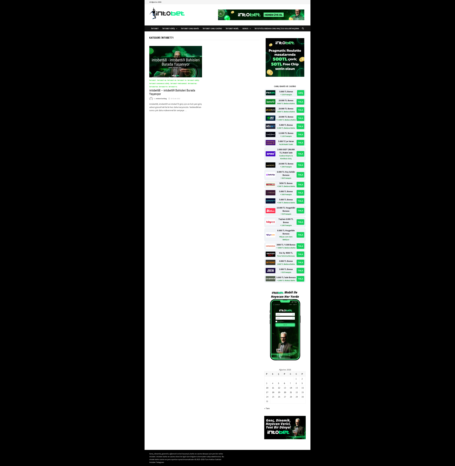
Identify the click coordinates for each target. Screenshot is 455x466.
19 (279, 392)
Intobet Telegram (156, 462)
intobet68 (192, 83)
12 (279, 387)
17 (267, 392)
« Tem (267, 408)
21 (291, 392)
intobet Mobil (232, 28)
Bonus (245, 28)
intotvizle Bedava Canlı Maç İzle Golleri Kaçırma (277, 28)
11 (273, 387)
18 (273, 392)
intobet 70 (181, 80)
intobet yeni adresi (179, 83)
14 (291, 387)
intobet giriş (193, 80)
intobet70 (163, 87)
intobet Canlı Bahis (190, 28)
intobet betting (161, 98)
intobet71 (173, 87)
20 (285, 392)
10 (267, 387)
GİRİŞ (300, 93)
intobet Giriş (168, 28)
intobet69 (153, 87)
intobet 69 (171, 80)
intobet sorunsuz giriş (159, 83)
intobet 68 (161, 80)
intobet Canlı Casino (212, 28)
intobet (155, 28)
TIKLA (300, 101)
